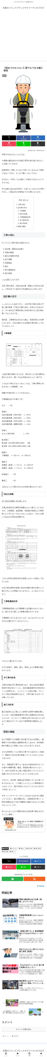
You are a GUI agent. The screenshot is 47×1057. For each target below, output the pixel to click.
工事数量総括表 (25, 217)
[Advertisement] (23, 37)
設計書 (6, 851)
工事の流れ (21, 204)
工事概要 (23, 211)
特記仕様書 (23, 214)
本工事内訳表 (24, 220)
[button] (38, 143)
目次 (20, 200)
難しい (13, 851)
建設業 (6, 848)
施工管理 (38, 848)
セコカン (14, 848)
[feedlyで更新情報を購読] (12, 879)
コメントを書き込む (23, 1029)
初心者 (30, 848)
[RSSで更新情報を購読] (34, 879)
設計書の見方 (22, 207)
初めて (23, 848)
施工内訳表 (23, 223)
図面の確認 (21, 226)
